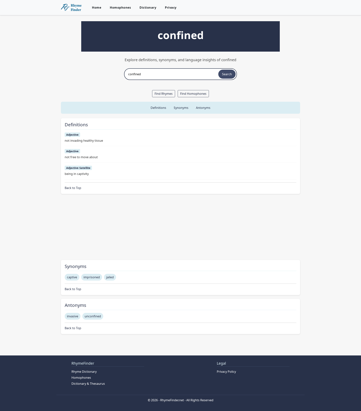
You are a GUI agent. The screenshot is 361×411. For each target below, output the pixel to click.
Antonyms (203, 108)
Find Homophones (193, 94)
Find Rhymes (164, 94)
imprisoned (91, 277)
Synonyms (181, 108)
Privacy (171, 7)
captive (72, 277)
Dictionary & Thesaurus (88, 384)
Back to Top (73, 188)
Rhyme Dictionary (84, 372)
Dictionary (148, 7)
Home (96, 7)
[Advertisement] (180, 229)
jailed (110, 277)
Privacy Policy (226, 372)
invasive (72, 316)
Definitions (158, 108)
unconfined (93, 316)
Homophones (120, 7)
